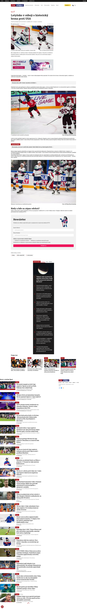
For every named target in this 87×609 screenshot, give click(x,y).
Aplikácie (74, 382)
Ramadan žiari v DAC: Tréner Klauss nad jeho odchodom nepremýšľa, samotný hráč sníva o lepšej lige (28, 531)
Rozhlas (7, 1)
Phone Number (16, 232)
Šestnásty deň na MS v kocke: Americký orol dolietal (24, 82)
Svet (42, 5)
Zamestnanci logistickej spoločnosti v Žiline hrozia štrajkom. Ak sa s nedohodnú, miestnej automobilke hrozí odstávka (43, 318)
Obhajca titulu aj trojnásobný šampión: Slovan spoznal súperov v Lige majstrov (44, 326)
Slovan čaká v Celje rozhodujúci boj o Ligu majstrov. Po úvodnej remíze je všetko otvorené (27, 507)
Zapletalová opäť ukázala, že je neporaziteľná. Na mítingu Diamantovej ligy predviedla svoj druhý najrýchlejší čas (28, 566)
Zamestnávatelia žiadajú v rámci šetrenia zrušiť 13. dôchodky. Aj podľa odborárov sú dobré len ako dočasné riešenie (44, 288)
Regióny (53, 5)
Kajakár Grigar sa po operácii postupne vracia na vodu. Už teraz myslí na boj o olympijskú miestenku (28, 598)
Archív (18, 1)
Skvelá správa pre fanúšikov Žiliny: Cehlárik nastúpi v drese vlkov (27, 587)
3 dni (47, 261)
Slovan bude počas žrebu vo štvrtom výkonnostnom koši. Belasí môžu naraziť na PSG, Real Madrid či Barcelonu (27, 417)
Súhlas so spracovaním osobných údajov (22, 238)
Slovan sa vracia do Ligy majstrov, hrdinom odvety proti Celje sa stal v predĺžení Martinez (27, 451)
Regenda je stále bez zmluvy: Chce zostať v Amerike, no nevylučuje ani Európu (27, 541)
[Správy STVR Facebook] (59, 388)
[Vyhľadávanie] (75, 5)
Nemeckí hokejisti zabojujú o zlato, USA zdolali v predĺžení (18, 369)
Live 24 (66, 5)
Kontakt (84, 1)
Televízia (13, 1)
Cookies (60, 385)
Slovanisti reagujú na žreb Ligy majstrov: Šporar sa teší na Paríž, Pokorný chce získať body (68, 371)
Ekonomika (46, 5)
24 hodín (43, 261)
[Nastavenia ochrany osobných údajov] (2, 606)
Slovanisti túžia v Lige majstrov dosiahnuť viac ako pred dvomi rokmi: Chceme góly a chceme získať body (28, 429)
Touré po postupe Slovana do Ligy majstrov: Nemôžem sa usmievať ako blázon (27, 440)
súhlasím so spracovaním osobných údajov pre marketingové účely (35, 242)
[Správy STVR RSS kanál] (63, 388)
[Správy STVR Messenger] (61, 388)
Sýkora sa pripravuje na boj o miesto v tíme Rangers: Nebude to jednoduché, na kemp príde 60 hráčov (28, 496)
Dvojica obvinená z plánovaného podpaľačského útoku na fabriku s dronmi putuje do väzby (44, 310)
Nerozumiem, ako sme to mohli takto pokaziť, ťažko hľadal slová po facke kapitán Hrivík (32, 147)
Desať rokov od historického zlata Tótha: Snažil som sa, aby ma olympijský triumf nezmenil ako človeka (28, 577)
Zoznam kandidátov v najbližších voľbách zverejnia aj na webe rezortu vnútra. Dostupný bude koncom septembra (44, 341)
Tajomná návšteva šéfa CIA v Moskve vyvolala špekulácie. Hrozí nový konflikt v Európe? (44, 303)
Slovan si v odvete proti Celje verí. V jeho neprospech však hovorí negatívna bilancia (28, 472)
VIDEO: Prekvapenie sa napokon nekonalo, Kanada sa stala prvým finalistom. (51, 370)
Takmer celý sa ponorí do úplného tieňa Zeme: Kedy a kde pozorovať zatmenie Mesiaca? (44, 279)
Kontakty (60, 382)
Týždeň (50, 261)
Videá (63, 382)
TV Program (24, 1)
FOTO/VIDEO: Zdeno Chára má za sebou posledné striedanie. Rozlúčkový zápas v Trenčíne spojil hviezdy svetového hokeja (28, 553)
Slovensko (37, 5)
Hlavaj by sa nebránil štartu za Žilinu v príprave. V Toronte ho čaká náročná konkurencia (28, 461)
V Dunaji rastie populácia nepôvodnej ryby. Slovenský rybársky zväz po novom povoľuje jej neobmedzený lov (44, 349)
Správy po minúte (29, 5)
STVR (2, 1)
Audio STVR (31, 1)
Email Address (16, 227)
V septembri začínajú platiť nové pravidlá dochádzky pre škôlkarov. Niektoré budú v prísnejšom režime (44, 333)
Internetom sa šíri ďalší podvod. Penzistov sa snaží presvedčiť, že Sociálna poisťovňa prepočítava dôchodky (44, 296)
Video (22, 458)
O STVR (77, 382)
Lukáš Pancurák (15, 24)
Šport (57, 5)
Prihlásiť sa (43, 245)
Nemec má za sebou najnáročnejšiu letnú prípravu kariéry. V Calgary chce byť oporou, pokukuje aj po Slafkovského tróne (28, 519)
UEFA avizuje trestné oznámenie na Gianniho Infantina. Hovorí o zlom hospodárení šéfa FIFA (27, 406)
